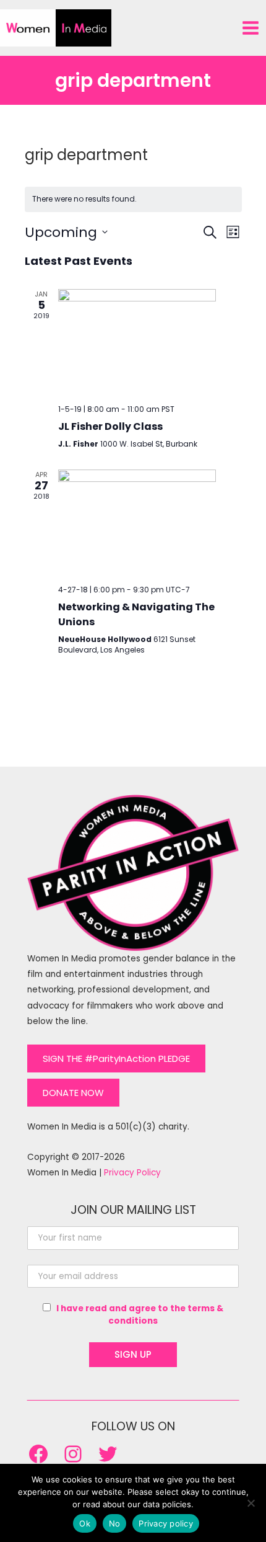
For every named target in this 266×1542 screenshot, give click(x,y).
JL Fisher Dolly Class (110, 426)
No (115, 1523)
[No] (250, 1503)
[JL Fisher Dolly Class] (137, 341)
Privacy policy (166, 1523)
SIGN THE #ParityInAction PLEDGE (116, 1058)
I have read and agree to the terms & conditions (139, 1315)
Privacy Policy (132, 1173)
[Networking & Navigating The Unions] (137, 522)
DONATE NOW (73, 1092)
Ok (84, 1523)
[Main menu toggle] (251, 27)
